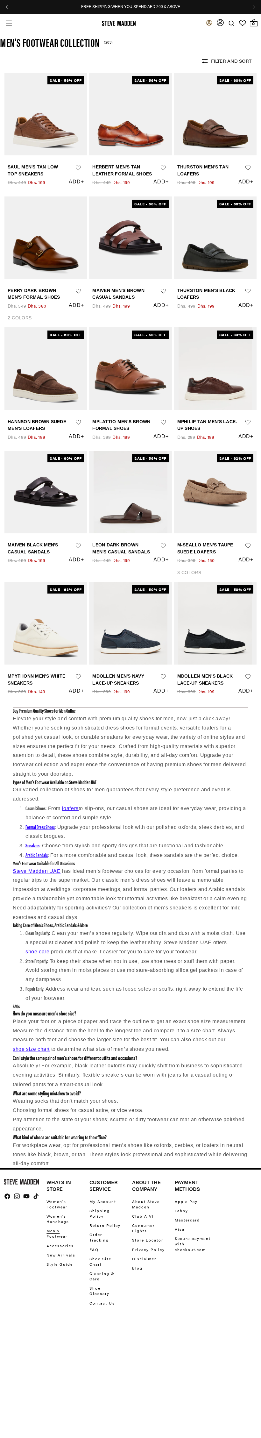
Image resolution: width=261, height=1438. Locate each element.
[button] (8, 23)
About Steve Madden (146, 1204)
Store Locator (147, 1240)
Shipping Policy (99, 1213)
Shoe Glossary (99, 1290)
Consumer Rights (143, 1228)
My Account (102, 1201)
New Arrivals (60, 1255)
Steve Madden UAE (37, 871)
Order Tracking (99, 1237)
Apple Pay (186, 1201)
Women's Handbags (57, 1218)
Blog (137, 1268)
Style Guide (59, 1264)
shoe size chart (31, 1049)
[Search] (231, 23)
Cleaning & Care (102, 1276)
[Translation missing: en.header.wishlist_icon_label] (242, 23)
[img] (7, 1196)
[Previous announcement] (7, 7)
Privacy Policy (148, 1249)
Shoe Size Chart (100, 1261)
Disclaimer (144, 1259)
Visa (180, 1229)
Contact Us (102, 1303)
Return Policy (105, 1225)
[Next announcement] (254, 7)
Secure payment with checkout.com (193, 1243)
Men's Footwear (56, 1233)
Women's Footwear (56, 1204)
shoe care (37, 951)
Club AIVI (143, 1216)
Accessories (60, 1246)
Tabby (181, 1211)
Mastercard (187, 1220)
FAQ (94, 1249)
